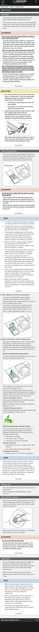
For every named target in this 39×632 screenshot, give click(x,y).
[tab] (19, 10)
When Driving (4, 7)
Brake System (19, 7)
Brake (12, 7)
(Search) (28, 311)
